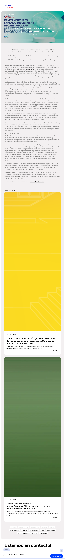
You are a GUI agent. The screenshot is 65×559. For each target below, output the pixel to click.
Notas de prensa (14, 530)
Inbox (6, 550)
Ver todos (13, 527)
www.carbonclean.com (37, 182)
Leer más (54, 350)
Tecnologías (43, 533)
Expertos (33, 527)
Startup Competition (24, 533)
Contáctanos (56, 556)
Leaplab (52, 527)
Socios (42, 530)
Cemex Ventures (23, 527)
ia (38, 527)
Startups (34, 533)
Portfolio (24, 530)
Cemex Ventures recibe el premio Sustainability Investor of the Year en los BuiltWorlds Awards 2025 (29, 506)
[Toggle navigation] (60, 6)
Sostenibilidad (51, 530)
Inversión (44, 527)
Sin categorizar (34, 530)
